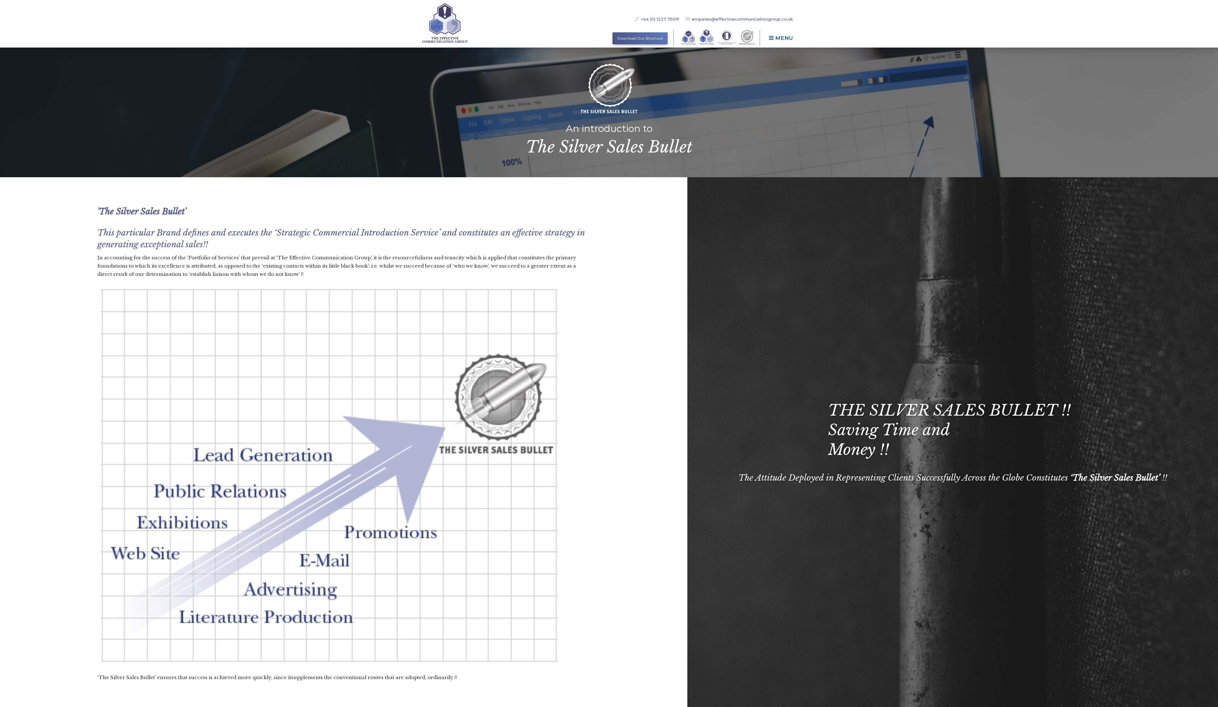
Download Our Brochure (640, 38)
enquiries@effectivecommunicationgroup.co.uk (742, 19)
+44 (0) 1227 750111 (660, 19)
